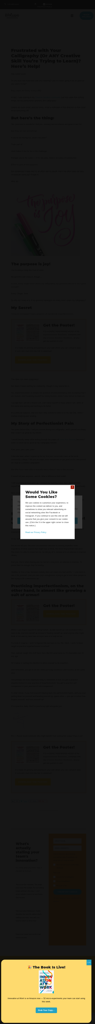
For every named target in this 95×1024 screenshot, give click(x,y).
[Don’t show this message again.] (72, 487)
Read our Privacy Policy (35, 532)
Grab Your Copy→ (46, 1010)
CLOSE (89, 962)
